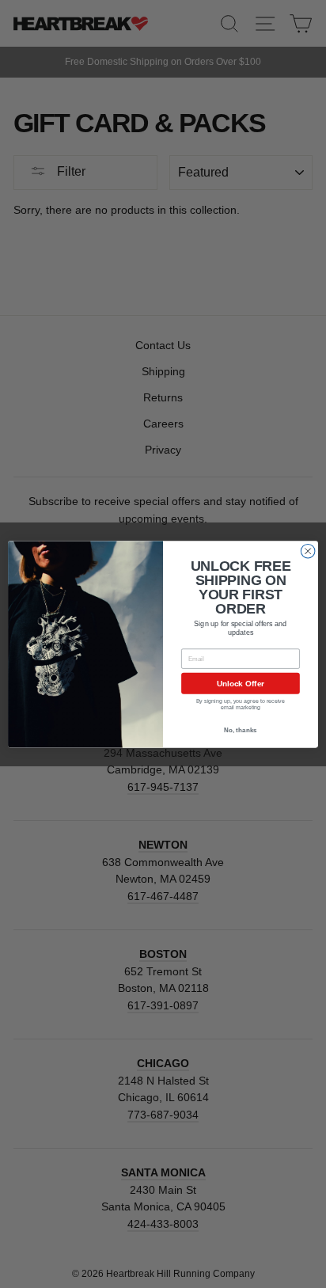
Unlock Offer (241, 682)
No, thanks (240, 730)
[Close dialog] (308, 551)
